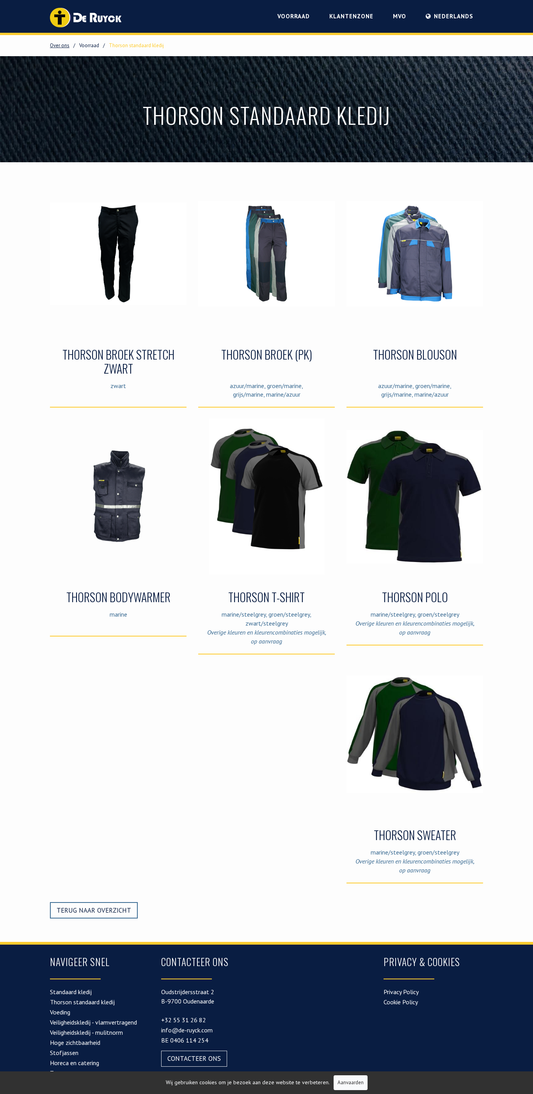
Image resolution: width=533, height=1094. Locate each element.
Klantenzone (351, 16)
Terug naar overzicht (94, 910)
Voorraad (293, 16)
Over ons (59, 45)
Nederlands (453, 16)
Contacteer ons (194, 1058)
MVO (399, 16)
